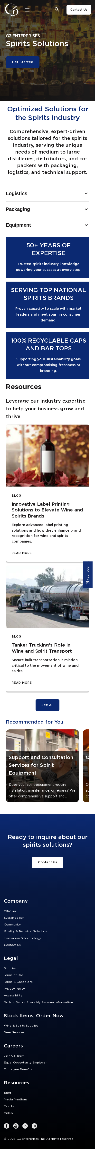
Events (9, 1106)
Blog (7, 1092)
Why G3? (11, 910)
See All (47, 705)
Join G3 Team (14, 1055)
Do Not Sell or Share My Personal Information (38, 1002)
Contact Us (78, 9)
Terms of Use (13, 975)
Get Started (22, 62)
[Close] (27, 9)
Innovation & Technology (22, 938)
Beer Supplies (14, 1032)
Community (12, 924)
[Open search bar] (57, 9)
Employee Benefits (18, 1069)
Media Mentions (15, 1099)
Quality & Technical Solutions (25, 931)
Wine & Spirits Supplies (21, 1025)
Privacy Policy (14, 988)
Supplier (10, 968)
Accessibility (13, 995)
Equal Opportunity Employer (25, 1062)
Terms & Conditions (18, 981)
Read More (22, 553)
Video (8, 1113)
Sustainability (14, 917)
